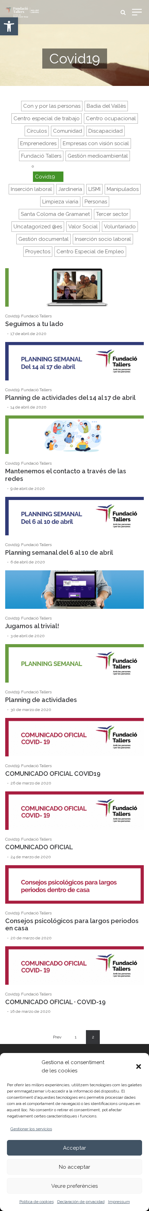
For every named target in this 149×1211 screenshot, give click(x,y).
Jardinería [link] (70, 189)
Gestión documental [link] (43, 239)
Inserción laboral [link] (31, 189)
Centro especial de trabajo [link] (47, 118)
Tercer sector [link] (112, 214)
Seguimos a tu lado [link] (34, 323)
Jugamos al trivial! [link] (32, 626)
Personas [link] (96, 202)
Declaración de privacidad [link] (81, 1201)
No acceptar (74, 1167)
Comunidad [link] (67, 131)
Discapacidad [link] (105, 131)
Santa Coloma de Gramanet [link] (55, 214)
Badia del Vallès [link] (106, 106)
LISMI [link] (94, 189)
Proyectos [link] (37, 251)
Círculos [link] (37, 131)
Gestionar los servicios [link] (31, 1128)
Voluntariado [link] (120, 226)
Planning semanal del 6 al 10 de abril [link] (59, 552)
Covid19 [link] (45, 177)
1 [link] (76, 1037)
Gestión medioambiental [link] (98, 156)
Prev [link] (57, 1037)
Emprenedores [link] (38, 143)
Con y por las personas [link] (51, 106)
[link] (9, 26)
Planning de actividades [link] (41, 699)
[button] (138, 1066)
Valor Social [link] (83, 226)
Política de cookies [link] (36, 1201)
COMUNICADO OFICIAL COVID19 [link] (52, 773)
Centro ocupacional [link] (111, 118)
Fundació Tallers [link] (41, 156)
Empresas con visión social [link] (96, 143)
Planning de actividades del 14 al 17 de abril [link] (70, 397)
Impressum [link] (119, 1201)
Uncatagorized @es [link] (38, 226)
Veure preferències (74, 1186)
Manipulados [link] (123, 189)
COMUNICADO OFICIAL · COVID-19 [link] (55, 1002)
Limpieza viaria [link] (60, 202)
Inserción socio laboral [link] (103, 239)
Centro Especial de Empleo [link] (90, 251)
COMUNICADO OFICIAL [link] (39, 847)
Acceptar (74, 1148)
